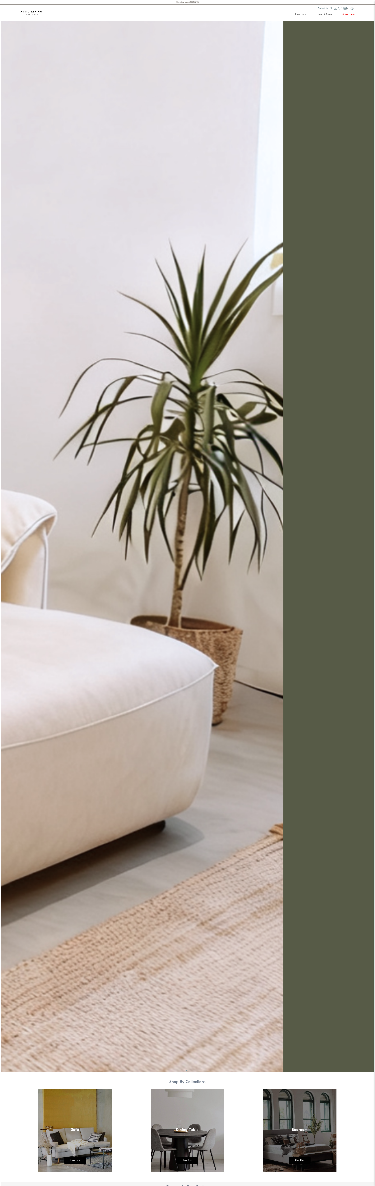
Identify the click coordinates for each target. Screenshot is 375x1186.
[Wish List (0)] (339, 8)
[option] (75, 1132)
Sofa (75, 1129)
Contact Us (323, 8)
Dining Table (187, 1129)
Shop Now (75, 1160)
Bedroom (299, 1129)
